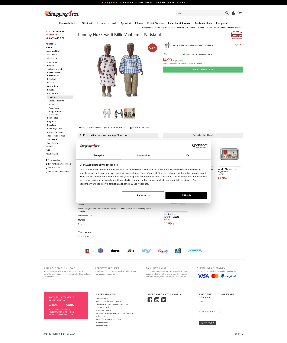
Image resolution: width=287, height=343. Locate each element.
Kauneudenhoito (68, 23)
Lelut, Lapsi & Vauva (179, 23)
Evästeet (100, 317)
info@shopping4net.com (61, 315)
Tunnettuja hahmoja (56, 136)
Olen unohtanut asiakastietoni (112, 305)
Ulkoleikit (51, 139)
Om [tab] (188, 155)
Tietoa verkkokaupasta (58, 172)
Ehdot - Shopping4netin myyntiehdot (114, 314)
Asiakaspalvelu (55, 160)
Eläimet (51, 65)
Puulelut (51, 125)
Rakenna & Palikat (55, 132)
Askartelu (50, 44)
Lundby (201, 28)
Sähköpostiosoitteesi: (210, 312)
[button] (240, 13)
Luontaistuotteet (106, 23)
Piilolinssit (87, 23)
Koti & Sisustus (155, 23)
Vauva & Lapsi (52, 154)
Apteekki (126, 23)
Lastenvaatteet (53, 51)
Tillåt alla (186, 195)
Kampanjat (222, 23)
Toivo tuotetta (55, 168)
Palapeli (49, 147)
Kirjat (48, 47)
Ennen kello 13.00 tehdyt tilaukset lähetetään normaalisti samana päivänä (115, 271)
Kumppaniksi (102, 323)
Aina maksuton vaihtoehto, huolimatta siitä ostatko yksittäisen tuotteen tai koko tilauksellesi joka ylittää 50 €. (67, 272)
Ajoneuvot (52, 62)
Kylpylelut (51, 79)
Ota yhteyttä (102, 308)
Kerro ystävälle (140, 128)
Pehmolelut (52, 118)
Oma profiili (102, 299)
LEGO (50, 83)
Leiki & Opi (51, 54)
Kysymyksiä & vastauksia (59, 164)
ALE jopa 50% (109, 2)
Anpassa (141, 195)
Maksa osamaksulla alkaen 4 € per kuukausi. (182, 63)
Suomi (238, 334)
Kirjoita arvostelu (116, 128)
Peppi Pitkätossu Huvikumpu (56, 113)
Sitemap (71, 334)
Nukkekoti (191, 28)
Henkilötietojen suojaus (108, 320)
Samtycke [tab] (99, 155)
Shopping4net (148, 28)
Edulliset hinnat (104, 311)
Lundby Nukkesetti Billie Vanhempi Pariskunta (225, 28)
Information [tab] (143, 155)
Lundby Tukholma (56, 101)
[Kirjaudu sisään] (233, 13)
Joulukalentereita (55, 69)
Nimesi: (202, 301)
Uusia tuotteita (55, 38)
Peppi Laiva (53, 108)
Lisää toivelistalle (91, 128)
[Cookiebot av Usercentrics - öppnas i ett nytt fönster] (194, 146)
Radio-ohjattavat (55, 129)
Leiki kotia (52, 86)
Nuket (50, 90)
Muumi (51, 104)
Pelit (48, 150)
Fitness (139, 23)
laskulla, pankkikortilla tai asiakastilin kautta (216, 270)
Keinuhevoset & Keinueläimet (54, 74)
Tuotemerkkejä (203, 23)
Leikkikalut (180, 28)
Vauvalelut (52, 143)
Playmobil (51, 121)
